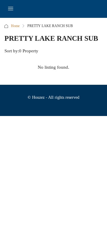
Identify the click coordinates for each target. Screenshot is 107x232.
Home (15, 26)
